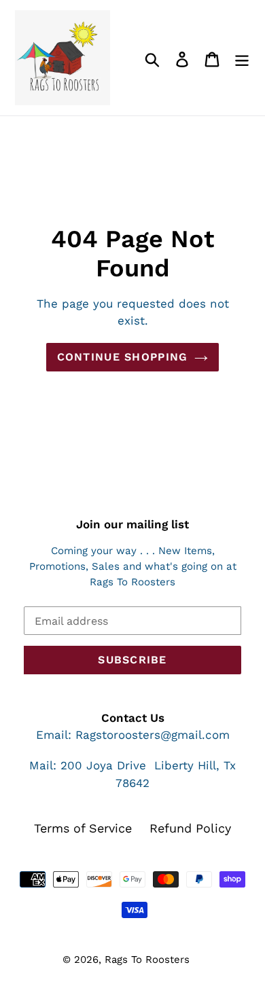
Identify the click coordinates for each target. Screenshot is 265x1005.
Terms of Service (83, 828)
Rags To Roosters (147, 959)
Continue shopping (122, 356)
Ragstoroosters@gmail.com (152, 735)
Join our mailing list (132, 524)
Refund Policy (190, 828)
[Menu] (242, 58)
